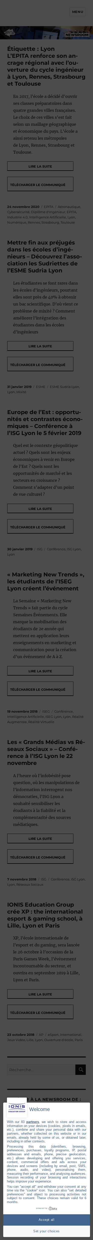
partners (32, 1122)
